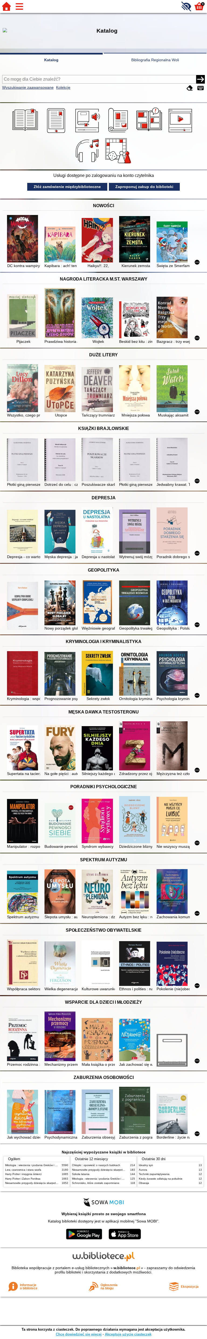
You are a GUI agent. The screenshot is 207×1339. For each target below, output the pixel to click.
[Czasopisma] (119, 133)
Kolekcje (63, 87)
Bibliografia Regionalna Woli (155, 60)
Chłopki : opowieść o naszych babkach (96, 1165)
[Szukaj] (200, 79)
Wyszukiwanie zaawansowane (28, 87)
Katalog (51, 60)
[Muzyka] (88, 163)
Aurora (143, 1169)
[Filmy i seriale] (181, 133)
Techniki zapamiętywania (154, 1174)
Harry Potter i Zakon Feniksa (22, 1178)
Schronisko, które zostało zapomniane (95, 1182)
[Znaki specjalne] (200, 88)
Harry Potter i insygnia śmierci (23, 1174)
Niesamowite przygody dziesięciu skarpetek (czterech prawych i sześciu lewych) (54, 1182)
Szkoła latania (80, 1174)
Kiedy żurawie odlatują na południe (160, 1178)
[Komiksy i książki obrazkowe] (150, 133)
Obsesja (144, 1182)
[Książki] (26, 133)
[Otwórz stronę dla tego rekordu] (23, 239)
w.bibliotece (126, 1268)
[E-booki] (57, 133)
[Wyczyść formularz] (189, 88)
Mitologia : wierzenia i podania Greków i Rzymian (35, 1165)
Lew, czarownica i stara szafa (23, 1169)
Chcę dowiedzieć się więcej (79, 1334)
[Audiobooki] (88, 133)
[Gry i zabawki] (119, 163)
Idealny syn (146, 1165)
